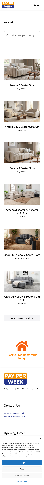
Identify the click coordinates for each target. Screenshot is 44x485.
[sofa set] (22, 69)
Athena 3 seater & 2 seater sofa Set (22, 211)
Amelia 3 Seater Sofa (22, 168)
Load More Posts (22, 318)
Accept (22, 463)
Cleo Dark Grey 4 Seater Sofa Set (22, 298)
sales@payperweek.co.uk (15, 416)
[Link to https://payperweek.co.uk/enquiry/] (22, 346)
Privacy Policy (22, 482)
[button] (40, 438)
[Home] (11, 5)
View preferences (22, 476)
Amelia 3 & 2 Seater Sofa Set (22, 127)
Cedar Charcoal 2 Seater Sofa (22, 255)
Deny (22, 469)
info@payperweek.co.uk (14, 413)
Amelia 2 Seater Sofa (22, 85)
